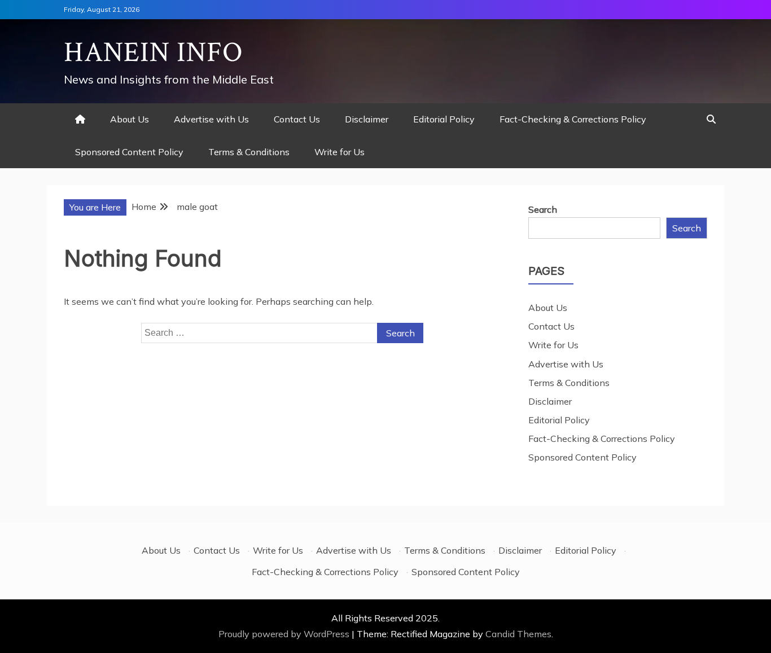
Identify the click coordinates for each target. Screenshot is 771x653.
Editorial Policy (444, 119)
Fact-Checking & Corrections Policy (573, 119)
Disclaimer (366, 119)
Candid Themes (518, 633)
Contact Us (297, 119)
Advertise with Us (211, 119)
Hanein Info (153, 52)
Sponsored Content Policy (129, 151)
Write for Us (339, 151)
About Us (129, 119)
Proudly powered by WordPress (285, 633)
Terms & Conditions (249, 151)
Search (542, 209)
